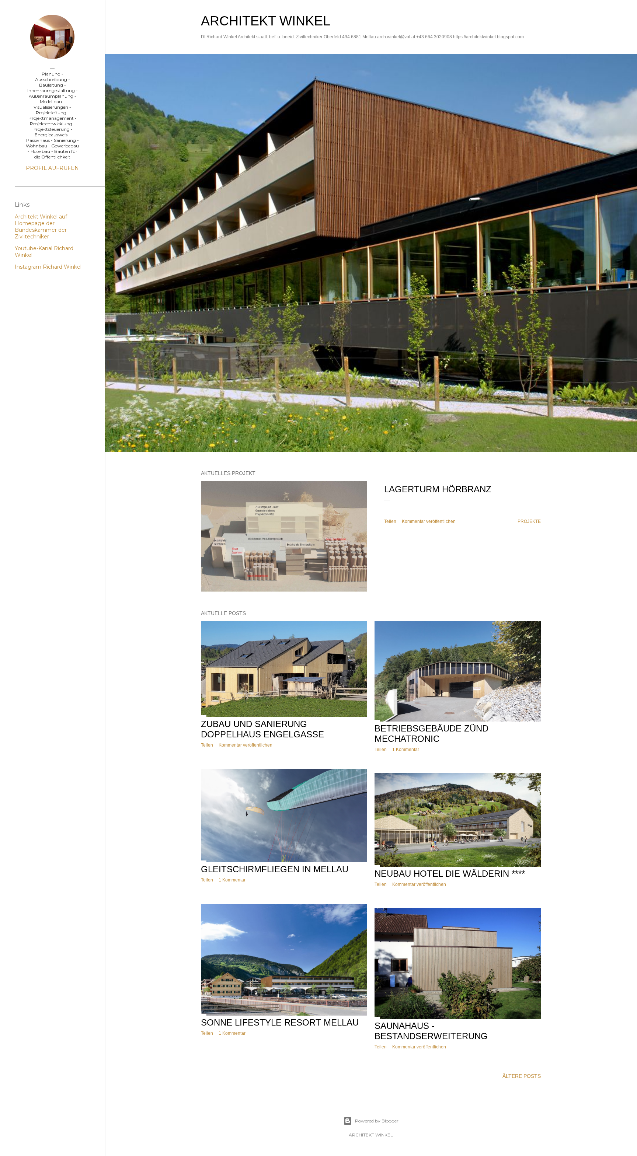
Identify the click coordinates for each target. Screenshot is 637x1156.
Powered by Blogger (376, 1121)
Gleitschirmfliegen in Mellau (274, 869)
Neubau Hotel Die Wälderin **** (450, 874)
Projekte (529, 521)
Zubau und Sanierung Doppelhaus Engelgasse (262, 729)
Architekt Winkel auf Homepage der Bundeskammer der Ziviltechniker (41, 226)
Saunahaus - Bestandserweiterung (431, 1031)
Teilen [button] (390, 521)
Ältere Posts (521, 1076)
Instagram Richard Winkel (48, 266)
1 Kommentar (405, 749)
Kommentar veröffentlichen (429, 521)
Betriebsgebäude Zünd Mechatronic (431, 733)
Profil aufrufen (52, 168)
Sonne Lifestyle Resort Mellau (280, 1022)
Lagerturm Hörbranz (437, 489)
